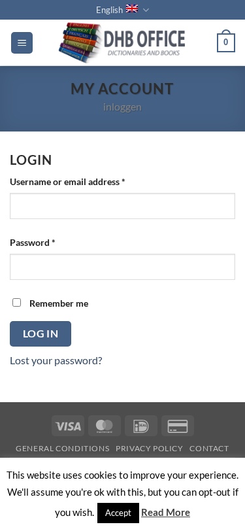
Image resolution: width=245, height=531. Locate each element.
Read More (165, 512)
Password (51, 242)
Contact (209, 448)
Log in (41, 333)
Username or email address (86, 181)
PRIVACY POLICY (150, 448)
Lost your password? (56, 360)
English (109, 10)
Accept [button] (118, 512)
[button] (22, 43)
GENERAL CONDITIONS (62, 448)
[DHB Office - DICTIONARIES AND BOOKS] (124, 42)
